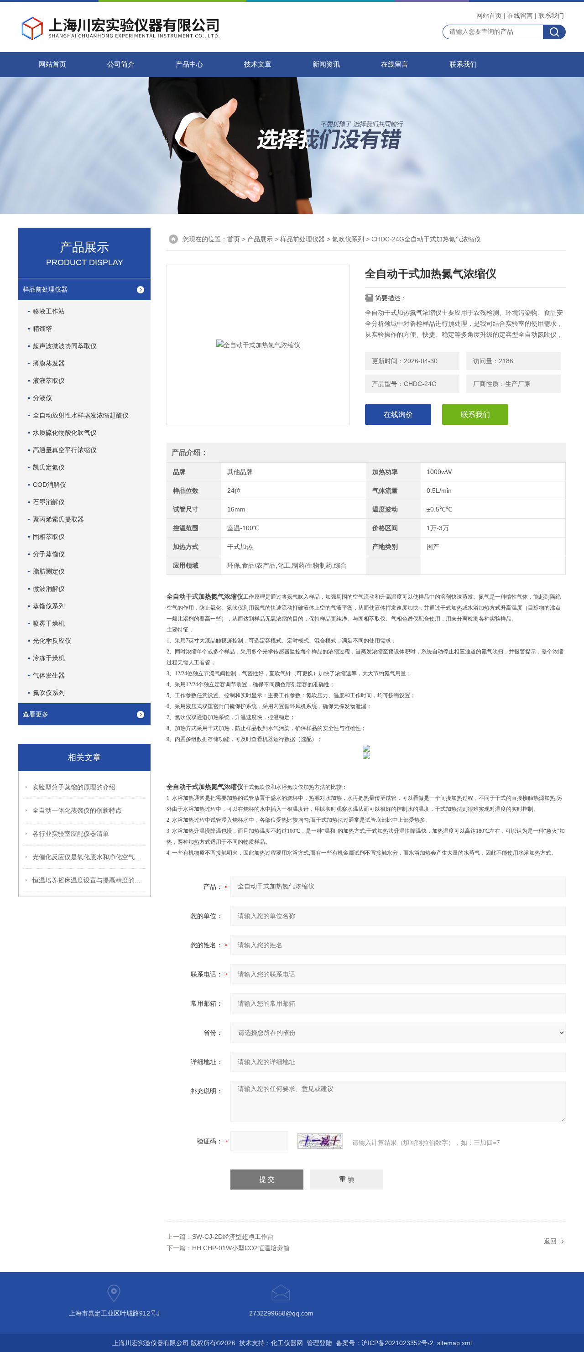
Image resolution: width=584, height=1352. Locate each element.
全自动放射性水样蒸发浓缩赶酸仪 (81, 415)
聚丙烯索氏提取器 (58, 519)
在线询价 (398, 414)
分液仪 (42, 398)
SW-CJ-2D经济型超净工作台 (233, 1236)
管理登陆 (319, 1343)
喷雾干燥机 (49, 623)
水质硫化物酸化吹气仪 (65, 432)
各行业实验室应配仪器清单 (70, 833)
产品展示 (260, 239)
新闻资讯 (326, 64)
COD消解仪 (49, 484)
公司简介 (121, 64)
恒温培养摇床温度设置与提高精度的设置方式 (89, 880)
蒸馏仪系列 (49, 606)
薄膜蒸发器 (49, 363)
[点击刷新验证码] (320, 1141)
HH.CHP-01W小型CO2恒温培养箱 (241, 1248)
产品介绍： (190, 452)
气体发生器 (49, 675)
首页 (233, 239)
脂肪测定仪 (49, 571)
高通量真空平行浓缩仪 (65, 450)
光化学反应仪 (52, 640)
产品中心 (189, 64)
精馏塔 (42, 328)
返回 (550, 1241)
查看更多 (35, 714)
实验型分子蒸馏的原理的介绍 (73, 787)
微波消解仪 (49, 588)
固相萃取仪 (49, 536)
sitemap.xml (454, 1343)
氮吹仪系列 (348, 239)
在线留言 (520, 15)
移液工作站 (49, 311)
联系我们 (551, 15)
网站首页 (489, 15)
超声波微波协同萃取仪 (65, 346)
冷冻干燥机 (49, 658)
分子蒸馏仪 (49, 554)
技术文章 (257, 64)
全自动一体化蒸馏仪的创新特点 (77, 810)
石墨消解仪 (49, 502)
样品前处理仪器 (302, 239)
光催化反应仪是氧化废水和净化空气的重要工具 (89, 857)
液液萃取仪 (49, 380)
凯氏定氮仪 (49, 467)
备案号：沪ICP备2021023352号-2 (384, 1343)
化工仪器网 (287, 1343)
